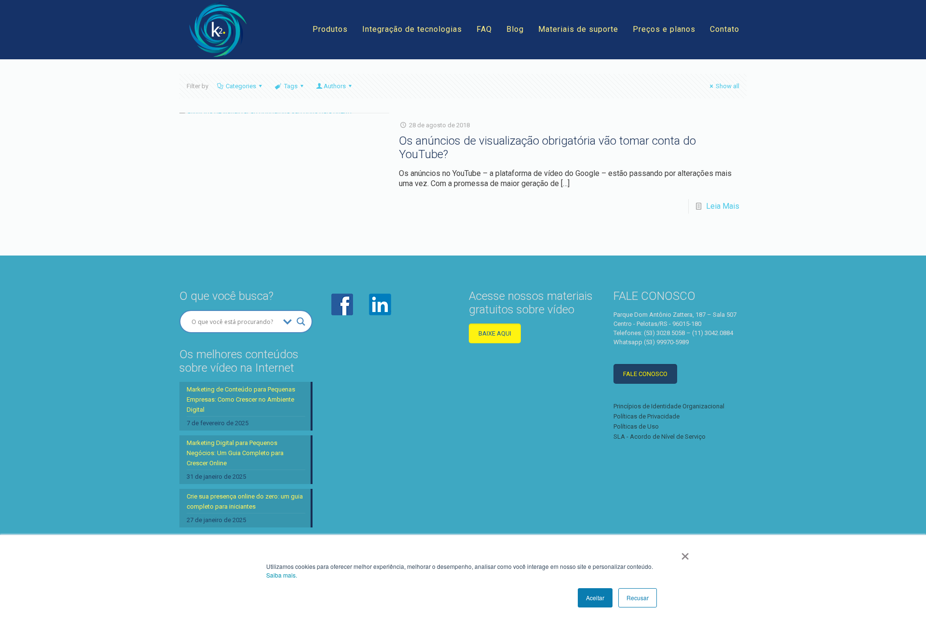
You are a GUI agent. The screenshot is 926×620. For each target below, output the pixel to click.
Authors (335, 86)
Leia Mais (722, 206)
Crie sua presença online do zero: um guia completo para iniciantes (245, 501)
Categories (241, 86)
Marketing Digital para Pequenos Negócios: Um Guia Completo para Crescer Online (235, 453)
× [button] (685, 553)
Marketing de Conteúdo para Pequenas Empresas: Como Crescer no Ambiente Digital (241, 399)
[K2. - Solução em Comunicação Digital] (218, 29)
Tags (291, 86)
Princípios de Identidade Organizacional (668, 406)
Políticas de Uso (636, 426)
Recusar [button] (637, 597)
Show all (727, 86)
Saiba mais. (281, 575)
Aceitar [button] (595, 597)
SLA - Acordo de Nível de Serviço (659, 436)
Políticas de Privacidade (646, 416)
